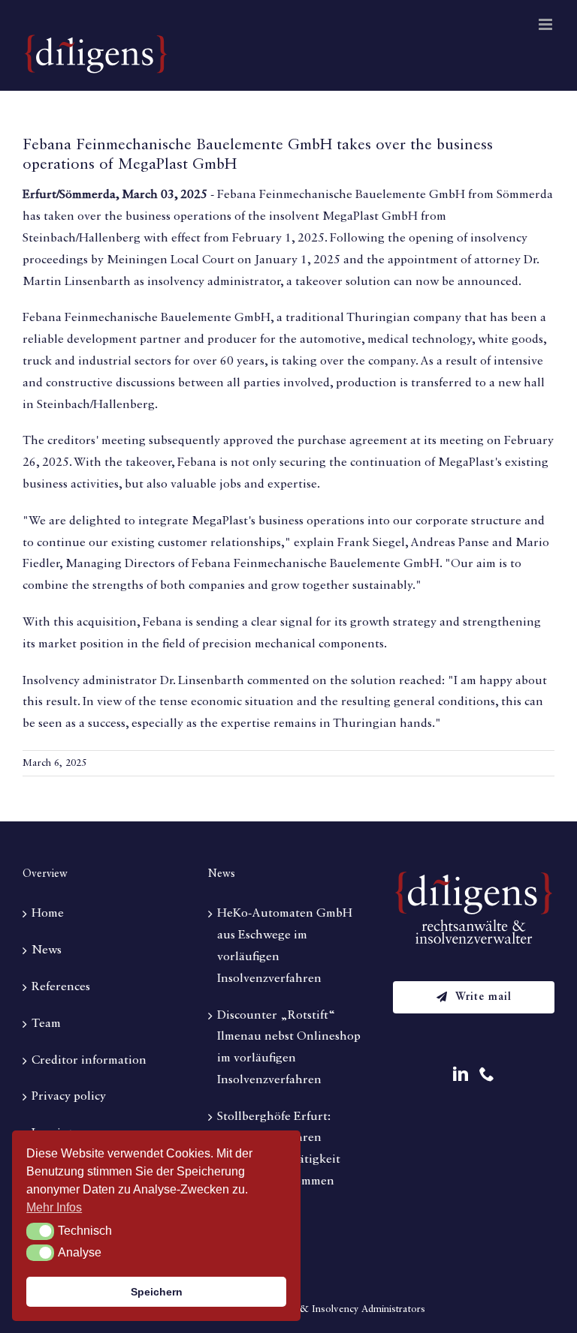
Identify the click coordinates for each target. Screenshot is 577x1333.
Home (48, 914)
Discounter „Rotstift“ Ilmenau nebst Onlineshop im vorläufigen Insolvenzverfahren (289, 1048)
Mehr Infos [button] (54, 1207)
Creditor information (89, 1061)
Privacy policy (69, 1097)
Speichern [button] (157, 1292)
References (61, 987)
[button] (40, 1231)
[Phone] (486, 1074)
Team (46, 1024)
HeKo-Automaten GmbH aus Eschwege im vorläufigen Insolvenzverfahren (284, 946)
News (47, 950)
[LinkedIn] (460, 1074)
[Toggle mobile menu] (546, 24)
